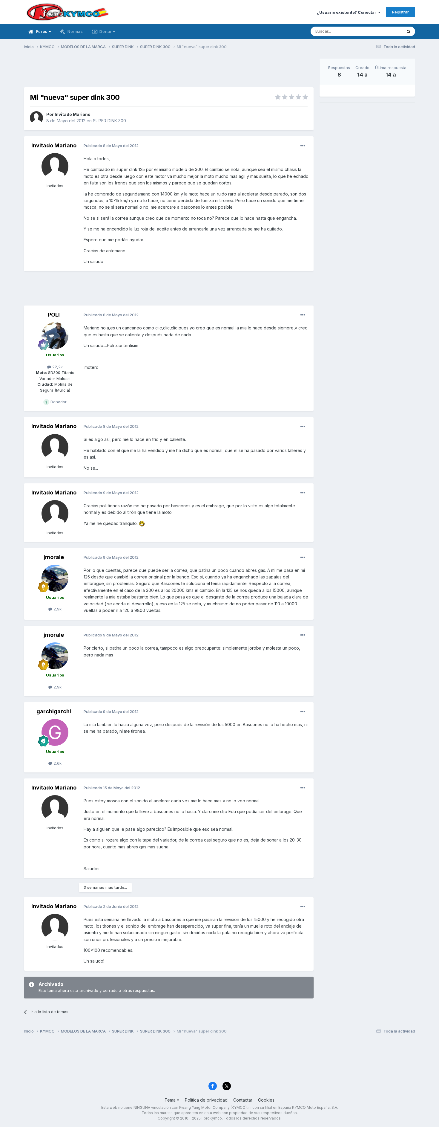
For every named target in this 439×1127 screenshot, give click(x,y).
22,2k (57, 366)
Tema (171, 1099)
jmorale (54, 557)
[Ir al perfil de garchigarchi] (55, 732)
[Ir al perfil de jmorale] (55, 578)
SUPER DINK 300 (109, 120)
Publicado (111, 145)
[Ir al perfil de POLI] (55, 335)
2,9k (57, 609)
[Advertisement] (168, 72)
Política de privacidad (206, 1099)
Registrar (400, 12)
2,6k (57, 763)
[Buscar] (408, 31)
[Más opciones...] (303, 145)
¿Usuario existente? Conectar (347, 12)
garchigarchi (53, 711)
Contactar (242, 1099)
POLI (54, 314)
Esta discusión (381, 31)
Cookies (266, 1099)
